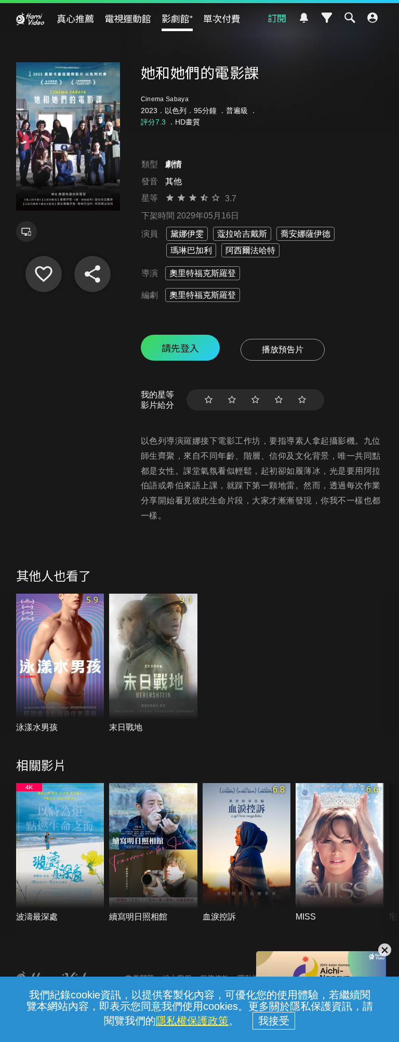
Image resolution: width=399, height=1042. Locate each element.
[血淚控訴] (247, 853)
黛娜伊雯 (187, 233)
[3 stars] (255, 399)
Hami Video (30, 18)
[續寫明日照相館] (153, 853)
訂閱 (277, 17)
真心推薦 (75, 18)
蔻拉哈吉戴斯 (242, 233)
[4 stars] (278, 399)
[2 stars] (232, 399)
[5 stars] (302, 399)
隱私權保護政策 (192, 1020)
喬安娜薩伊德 (305, 233)
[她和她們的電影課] (43, 274)
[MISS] (340, 853)
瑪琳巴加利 (191, 250)
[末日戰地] (153, 664)
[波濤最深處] (60, 853)
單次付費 (222, 18)
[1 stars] (208, 399)
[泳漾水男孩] (60, 664)
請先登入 (180, 347)
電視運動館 (127, 18)
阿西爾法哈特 (250, 250)
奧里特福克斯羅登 (202, 273)
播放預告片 (282, 349)
